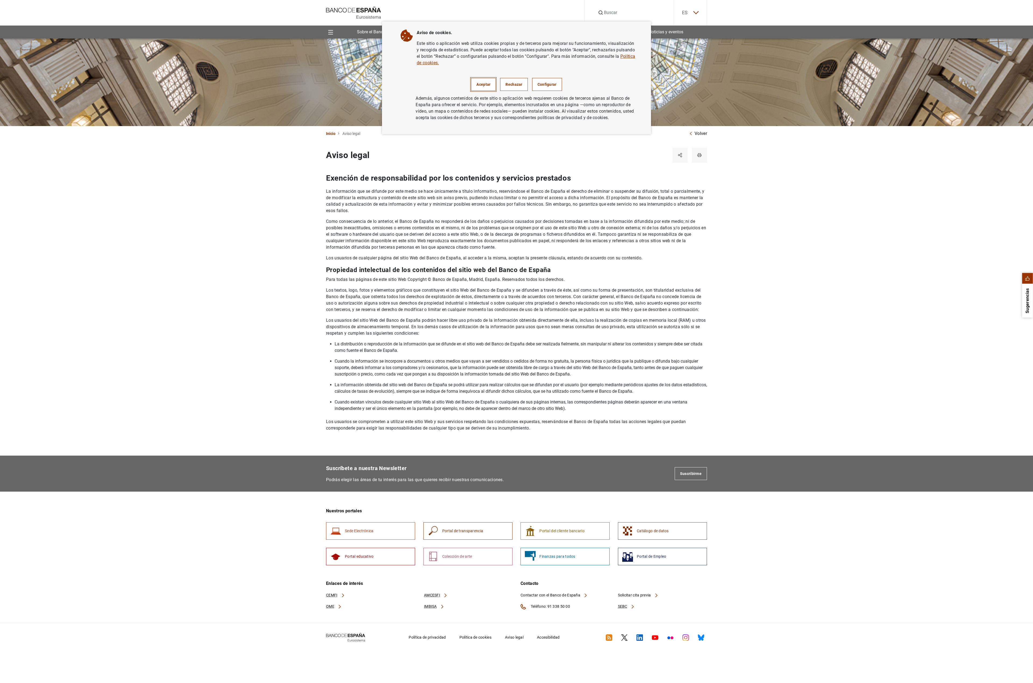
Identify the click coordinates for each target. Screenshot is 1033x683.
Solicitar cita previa (635, 595)
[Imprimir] (699, 155)
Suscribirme (691, 473)
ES (685, 12)
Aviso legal (514, 637)
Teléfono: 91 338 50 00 (550, 606)
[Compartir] (680, 155)
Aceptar (483, 84)
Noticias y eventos (666, 31)
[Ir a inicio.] (353, 12)
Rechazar (513, 84)
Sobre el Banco (371, 31)
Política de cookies (475, 637)
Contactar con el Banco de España (551, 595)
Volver (701, 133)
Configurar (547, 84)
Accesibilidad (548, 637)
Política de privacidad (427, 637)
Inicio (330, 133)
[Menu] (330, 31)
